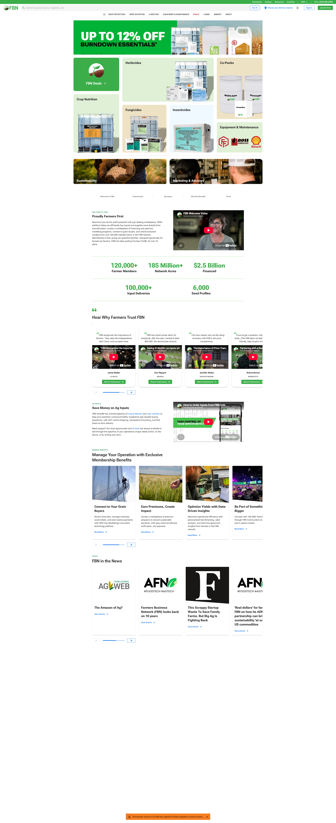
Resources (279, 2)
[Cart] (297, 7)
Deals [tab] (196, 14)
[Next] (131, 392)
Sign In (309, 8)
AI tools (136, 428)
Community (257, 2)
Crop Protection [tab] (116, 14)
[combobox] (137, 8)
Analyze (268, 2)
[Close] (207, 817)
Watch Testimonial (112, 382)
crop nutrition (153, 413)
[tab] (107, 196)
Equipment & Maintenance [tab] (176, 14)
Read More (99, 532)
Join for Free (325, 8)
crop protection (135, 413)
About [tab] (229, 14)
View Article (99, 614)
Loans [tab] (206, 14)
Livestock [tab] (154, 14)
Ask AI (255, 8)
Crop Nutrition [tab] (137, 14)
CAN (303, 2)
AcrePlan (291, 2)
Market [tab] (218, 14)
